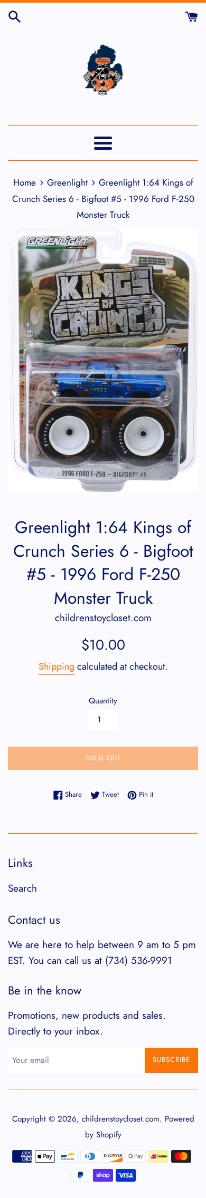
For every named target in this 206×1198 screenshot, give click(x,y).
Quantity (103, 701)
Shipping (56, 666)
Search (22, 888)
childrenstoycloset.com (121, 1119)
